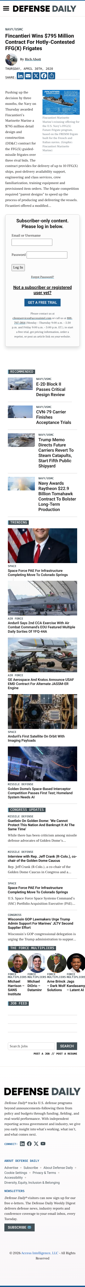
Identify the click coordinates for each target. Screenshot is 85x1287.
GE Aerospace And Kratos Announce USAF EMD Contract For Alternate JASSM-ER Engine (41, 684)
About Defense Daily (58, 1168)
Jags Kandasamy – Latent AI (76, 985)
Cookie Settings (15, 1173)
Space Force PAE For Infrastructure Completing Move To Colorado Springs (38, 573)
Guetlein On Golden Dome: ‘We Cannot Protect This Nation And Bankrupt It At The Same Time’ (41, 825)
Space (12, 566)
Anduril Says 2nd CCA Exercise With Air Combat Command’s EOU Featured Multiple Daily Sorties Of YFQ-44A (41, 627)
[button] (6, 8)
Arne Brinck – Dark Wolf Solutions (56, 985)
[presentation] (17, 963)
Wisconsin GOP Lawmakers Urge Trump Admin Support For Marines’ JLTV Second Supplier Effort (40, 923)
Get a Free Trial (42, 302)
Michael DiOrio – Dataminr (34, 985)
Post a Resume (66, 1053)
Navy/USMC (14, 29)
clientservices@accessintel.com (32, 318)
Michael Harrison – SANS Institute (16, 987)
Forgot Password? (42, 277)
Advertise (11, 1168)
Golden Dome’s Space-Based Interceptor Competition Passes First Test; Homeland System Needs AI (40, 793)
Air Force (15, 618)
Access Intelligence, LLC (39, 1253)
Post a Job (42, 1053)
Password (19, 255)
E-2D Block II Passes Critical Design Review (50, 389)
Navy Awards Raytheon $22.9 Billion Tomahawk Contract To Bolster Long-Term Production (57, 496)
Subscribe (31, 1168)
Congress (14, 915)
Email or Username (26, 236)
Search (67, 1046)
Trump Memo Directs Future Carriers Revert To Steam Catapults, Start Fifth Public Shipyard (56, 453)
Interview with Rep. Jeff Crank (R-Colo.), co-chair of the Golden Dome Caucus (42, 858)
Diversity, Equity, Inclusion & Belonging (32, 1183)
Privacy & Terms (44, 1173)
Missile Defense (20, 784)
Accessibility (13, 1178)
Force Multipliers (17, 976)
